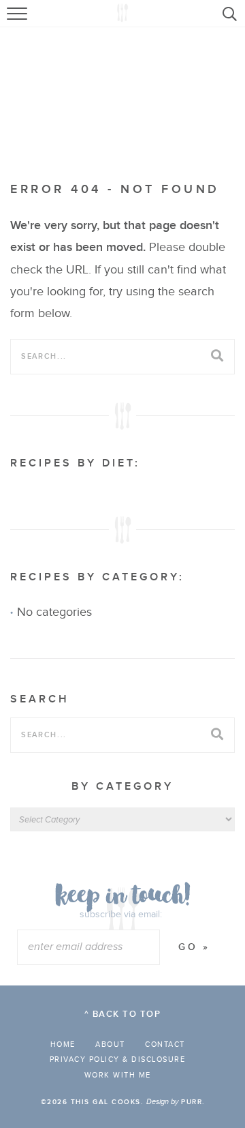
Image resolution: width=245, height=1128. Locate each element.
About (110, 1044)
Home (63, 1044)
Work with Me (117, 1075)
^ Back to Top (122, 1014)
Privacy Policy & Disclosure (118, 1059)
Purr (191, 1102)
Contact (165, 1044)
